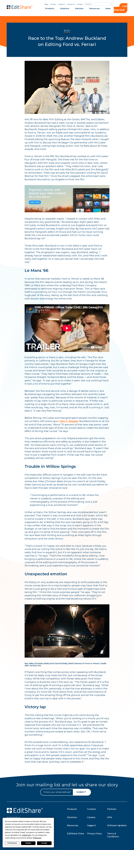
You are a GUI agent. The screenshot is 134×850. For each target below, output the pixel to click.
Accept (44, 843)
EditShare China (75, 833)
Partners (79, 8)
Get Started (120, 8)
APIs (109, 817)
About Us (70, 4)
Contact (91, 809)
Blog (46, 4)
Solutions (64, 8)
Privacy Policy (94, 833)
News (108, 8)
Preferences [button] (37, 838)
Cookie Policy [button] (26, 835)
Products (49, 8)
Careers (80, 4)
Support (61, 4)
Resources (94, 8)
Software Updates (117, 825)
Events (53, 4)
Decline (28, 843)
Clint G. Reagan (69, 421)
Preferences (12, 843)
